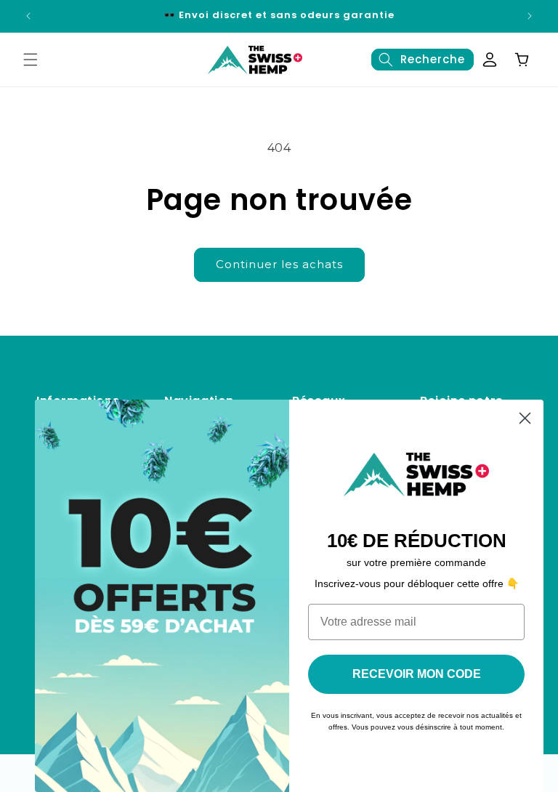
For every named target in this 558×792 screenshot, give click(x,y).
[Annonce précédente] (28, 16)
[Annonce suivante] (530, 16)
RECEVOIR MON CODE (416, 674)
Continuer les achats (279, 264)
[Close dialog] (525, 418)
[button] (30, 60)
